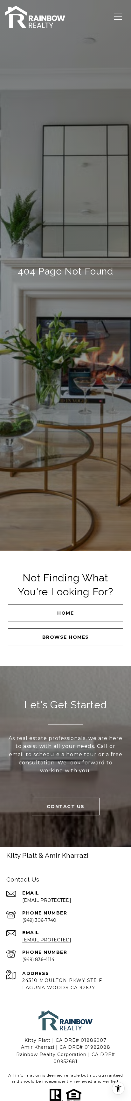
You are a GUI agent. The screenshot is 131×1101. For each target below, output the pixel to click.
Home (65, 613)
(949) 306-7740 (39, 920)
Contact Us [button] (66, 806)
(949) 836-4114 (38, 959)
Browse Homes (65, 637)
